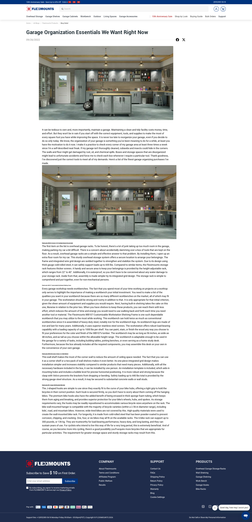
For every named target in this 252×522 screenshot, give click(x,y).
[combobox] (135, 9)
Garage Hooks (202, 485)
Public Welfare (105, 481)
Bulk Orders (210, 16)
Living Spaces (110, 16)
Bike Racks (201, 489)
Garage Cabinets (70, 16)
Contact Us (155, 468)
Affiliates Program (107, 477)
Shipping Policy (157, 477)
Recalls (102, 485)
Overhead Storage (34, 16)
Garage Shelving (203, 477)
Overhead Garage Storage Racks (211, 468)
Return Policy (156, 481)
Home (28, 23)
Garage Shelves (52, 16)
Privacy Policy (156, 485)
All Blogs (36, 23)
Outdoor (97, 16)
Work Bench (201, 481)
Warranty (154, 489)
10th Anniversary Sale (162, 16)
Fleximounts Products (50, 23)
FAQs (152, 473)
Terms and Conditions (109, 473)
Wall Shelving (202, 473)
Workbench (85, 16)
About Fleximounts (107, 468)
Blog (152, 493)
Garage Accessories (128, 16)
